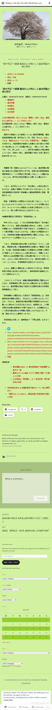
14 (26, 628)
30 (39, 637)
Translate (18, 666)
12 (12, 628)
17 (46, 628)
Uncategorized (11, 456)
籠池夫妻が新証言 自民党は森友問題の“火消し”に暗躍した (25, 518)
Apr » (8, 642)
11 (5, 628)
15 (33, 628)
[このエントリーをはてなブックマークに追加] (8, 329)
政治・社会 (11, 77)
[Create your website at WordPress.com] (26, 3)
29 (33, 637)
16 (39, 628)
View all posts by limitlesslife (12, 446)
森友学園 (10, 103)
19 (12, 633)
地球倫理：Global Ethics (26, 44)
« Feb (4, 642)
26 (12, 637)
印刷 (9, 357)
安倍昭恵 (10, 109)
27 (19, 637)
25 (6, 637)
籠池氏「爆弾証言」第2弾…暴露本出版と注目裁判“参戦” (25, 529)
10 (46, 624)
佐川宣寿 (10, 112)
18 (5, 633)
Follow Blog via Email (7, 544)
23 (39, 633)
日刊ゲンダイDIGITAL (15, 74)
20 (19, 633)
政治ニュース (12, 80)
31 (46, 637)
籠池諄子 (10, 100)
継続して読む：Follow (11, 562)
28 (26, 637)
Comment (40, 498)
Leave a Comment (38, 59)
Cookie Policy (8, 700)
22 (33, 633)
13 (19, 628)
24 (46, 633)
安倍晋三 (10, 106)
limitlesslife (25, 59)
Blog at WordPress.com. (13, 680)
